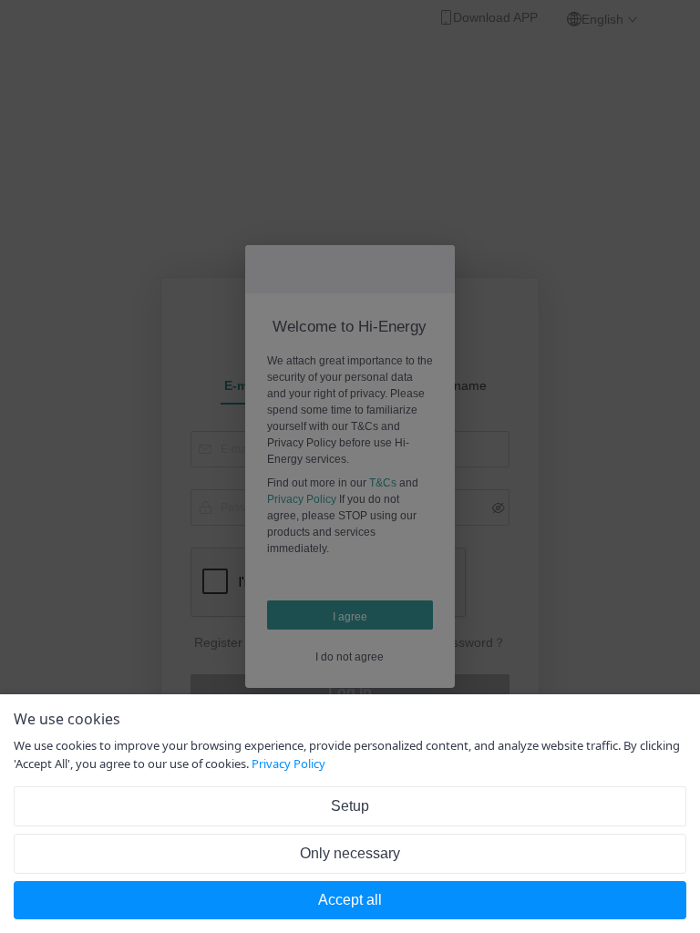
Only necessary (350, 853)
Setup (350, 806)
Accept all (350, 899)
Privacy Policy (288, 763)
